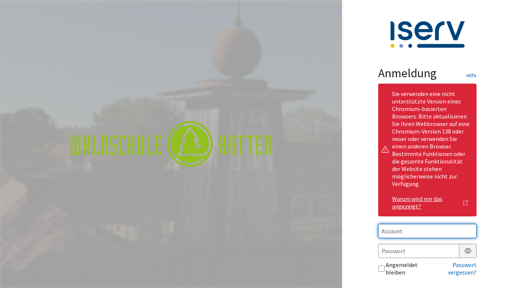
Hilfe (471, 75)
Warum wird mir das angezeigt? (417, 202)
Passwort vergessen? (462, 268)
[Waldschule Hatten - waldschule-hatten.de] (170, 143)
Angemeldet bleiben (402, 268)
